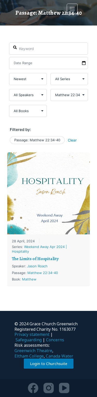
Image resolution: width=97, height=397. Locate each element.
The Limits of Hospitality (35, 259)
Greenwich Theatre (33, 350)
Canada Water (59, 356)
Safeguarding (29, 340)
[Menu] (72, 9)
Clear (72, 140)
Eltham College (29, 356)
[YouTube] (64, 388)
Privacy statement (31, 334)
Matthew (29, 279)
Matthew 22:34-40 (42, 273)
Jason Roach (37, 266)
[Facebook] (33, 388)
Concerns (55, 340)
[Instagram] (48, 388)
